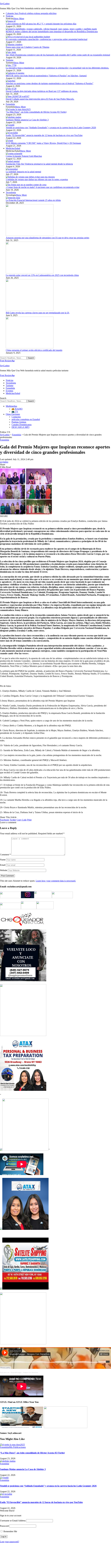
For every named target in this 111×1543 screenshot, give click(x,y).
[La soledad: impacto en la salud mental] (12, 169)
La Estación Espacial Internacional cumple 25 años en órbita (33, 200)
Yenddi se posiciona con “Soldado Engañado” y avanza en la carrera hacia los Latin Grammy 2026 (51, 127)
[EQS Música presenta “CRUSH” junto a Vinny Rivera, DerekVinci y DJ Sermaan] (9, 140)
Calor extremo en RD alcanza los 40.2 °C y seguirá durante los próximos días (41, 23)
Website (3, 870)
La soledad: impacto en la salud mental (23, 171)
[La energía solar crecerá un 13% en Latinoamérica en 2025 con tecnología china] (29, 272)
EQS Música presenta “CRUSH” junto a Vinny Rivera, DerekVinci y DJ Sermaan (43, 143)
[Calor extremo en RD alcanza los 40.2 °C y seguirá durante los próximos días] (10, 21)
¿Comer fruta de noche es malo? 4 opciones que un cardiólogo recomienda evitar (42, 187)
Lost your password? (9, 1541)
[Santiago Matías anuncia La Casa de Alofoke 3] (13, 117)
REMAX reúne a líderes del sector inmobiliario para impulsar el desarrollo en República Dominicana (52, 31)
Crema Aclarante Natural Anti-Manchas (24, 156)
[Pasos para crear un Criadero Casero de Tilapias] (14, 44)
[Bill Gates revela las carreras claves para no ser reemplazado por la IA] (29, 310)
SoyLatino (5, 3)
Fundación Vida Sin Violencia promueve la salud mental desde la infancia (39, 164)
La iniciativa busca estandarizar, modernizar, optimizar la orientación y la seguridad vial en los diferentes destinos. (57, 68)
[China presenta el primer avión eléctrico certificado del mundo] (29, 347)
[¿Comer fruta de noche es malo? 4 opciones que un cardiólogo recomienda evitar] (26, 184)
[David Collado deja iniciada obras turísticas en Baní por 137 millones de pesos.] (11, 88)
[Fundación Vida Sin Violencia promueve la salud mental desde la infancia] (13, 161)
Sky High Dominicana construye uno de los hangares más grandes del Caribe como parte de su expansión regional (58, 55)
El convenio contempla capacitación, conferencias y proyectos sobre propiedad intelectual (46, 39)
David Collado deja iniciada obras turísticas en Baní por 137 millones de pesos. (42, 91)
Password (4, 1526)
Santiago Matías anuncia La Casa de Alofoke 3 (27, 120)
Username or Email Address (13, 1520)
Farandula (4, 440)
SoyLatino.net (4, 1372)
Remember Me (10, 1531)
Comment (5, 854)
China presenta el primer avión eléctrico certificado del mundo (34, 350)
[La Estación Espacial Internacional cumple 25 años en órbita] (13, 197)
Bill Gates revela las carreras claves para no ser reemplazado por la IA (37, 312)
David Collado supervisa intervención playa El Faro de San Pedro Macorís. (40, 99)
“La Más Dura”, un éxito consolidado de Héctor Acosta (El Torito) (36, 112)
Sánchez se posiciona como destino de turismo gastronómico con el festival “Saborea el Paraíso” (49, 83)
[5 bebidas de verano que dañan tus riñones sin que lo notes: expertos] (30, 177)
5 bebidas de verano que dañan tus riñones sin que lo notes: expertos (37, 179)
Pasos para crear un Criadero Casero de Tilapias (27, 47)
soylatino (4, 462)
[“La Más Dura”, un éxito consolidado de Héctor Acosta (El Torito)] (18, 109)
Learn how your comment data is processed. (56, 881)
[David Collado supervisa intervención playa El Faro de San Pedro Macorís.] (17, 96)
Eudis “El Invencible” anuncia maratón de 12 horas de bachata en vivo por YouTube (44, 135)
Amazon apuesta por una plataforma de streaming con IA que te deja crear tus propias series (47, 237)
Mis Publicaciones (17, 1447)
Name (2, 859)
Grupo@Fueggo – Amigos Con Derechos (24, 1372)
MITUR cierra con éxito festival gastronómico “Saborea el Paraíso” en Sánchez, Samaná (46, 75)
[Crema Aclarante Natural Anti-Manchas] (14, 153)
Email (2, 865)
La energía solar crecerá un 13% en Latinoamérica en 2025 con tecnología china (42, 275)
